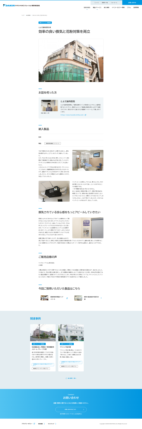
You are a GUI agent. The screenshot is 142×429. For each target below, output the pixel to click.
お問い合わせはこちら (70, 409)
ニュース (96, 2)
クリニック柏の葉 (65, 347)
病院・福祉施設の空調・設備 (91, 298)
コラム (129, 7)
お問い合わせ (132, 2)
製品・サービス (97, 7)
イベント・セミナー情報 (118, 7)
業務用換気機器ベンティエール (56, 298)
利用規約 (40, 423)
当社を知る (87, 7)
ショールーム (114, 2)
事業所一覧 (105, 2)
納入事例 (106, 7)
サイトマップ (51, 423)
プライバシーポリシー (27, 423)
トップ (23, 15)
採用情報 (136, 7)
